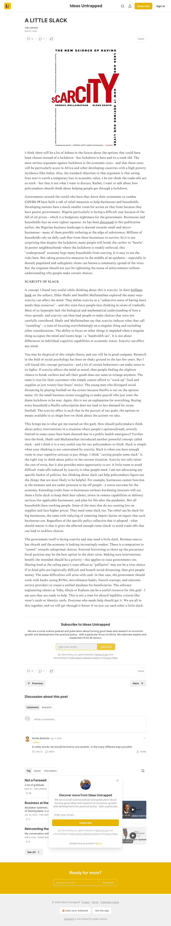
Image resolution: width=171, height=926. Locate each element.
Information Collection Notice (84, 833)
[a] (133, 809)
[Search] (122, 6)
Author (36, 742)
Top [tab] (29, 770)
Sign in (160, 6)
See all (31, 852)
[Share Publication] (130, 6)
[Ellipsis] (144, 738)
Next (136, 683)
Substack (69, 918)
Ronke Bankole (40, 738)
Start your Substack (76, 910)
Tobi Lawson (31, 28)
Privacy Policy (110, 833)
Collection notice (110, 902)
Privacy (86, 902)
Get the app (102, 910)
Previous (37, 683)
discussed (106, 222)
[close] (117, 780)
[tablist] (39, 707)
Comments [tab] (33, 707)
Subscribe (143, 6)
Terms (95, 902)
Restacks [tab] (47, 707)
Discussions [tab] (50, 770)
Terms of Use (101, 830)
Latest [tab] (37, 770)
